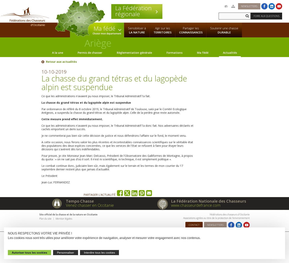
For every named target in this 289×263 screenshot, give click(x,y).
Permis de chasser (90, 52)
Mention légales (64, 218)
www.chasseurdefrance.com (196, 205)
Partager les (190, 30)
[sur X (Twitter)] (127, 193)
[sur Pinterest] (142, 193)
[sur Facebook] (120, 193)
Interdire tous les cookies (99, 252)
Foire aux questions (266, 16)
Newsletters (249, 6)
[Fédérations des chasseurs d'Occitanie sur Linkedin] (272, 6)
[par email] (149, 193)
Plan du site (45, 218)
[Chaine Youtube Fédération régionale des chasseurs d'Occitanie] (279, 6)
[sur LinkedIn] (135, 193)
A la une (57, 52)
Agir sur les (162, 30)
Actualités (230, 52)
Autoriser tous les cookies (29, 252)
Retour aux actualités (61, 62)
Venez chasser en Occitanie (90, 205)
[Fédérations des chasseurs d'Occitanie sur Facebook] (264, 6)
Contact (194, 225)
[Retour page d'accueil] (25, 16)
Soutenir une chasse (224, 30)
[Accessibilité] (226, 6)
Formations (174, 52)
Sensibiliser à (137, 30)
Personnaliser (65, 252)
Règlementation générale (134, 52)
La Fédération (133, 11)
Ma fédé (202, 52)
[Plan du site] (233, 6)
